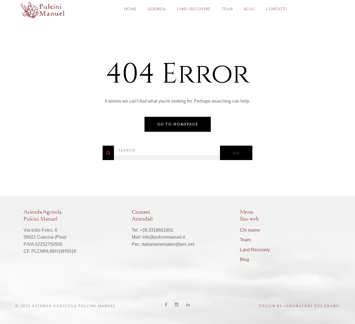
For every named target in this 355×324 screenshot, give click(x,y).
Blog (249, 9)
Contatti (276, 9)
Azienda (157, 9)
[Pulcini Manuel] (46, 9)
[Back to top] (342, 311)
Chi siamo (250, 230)
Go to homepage (177, 124)
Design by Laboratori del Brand (299, 306)
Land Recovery (194, 9)
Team (227, 9)
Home (130, 9)
